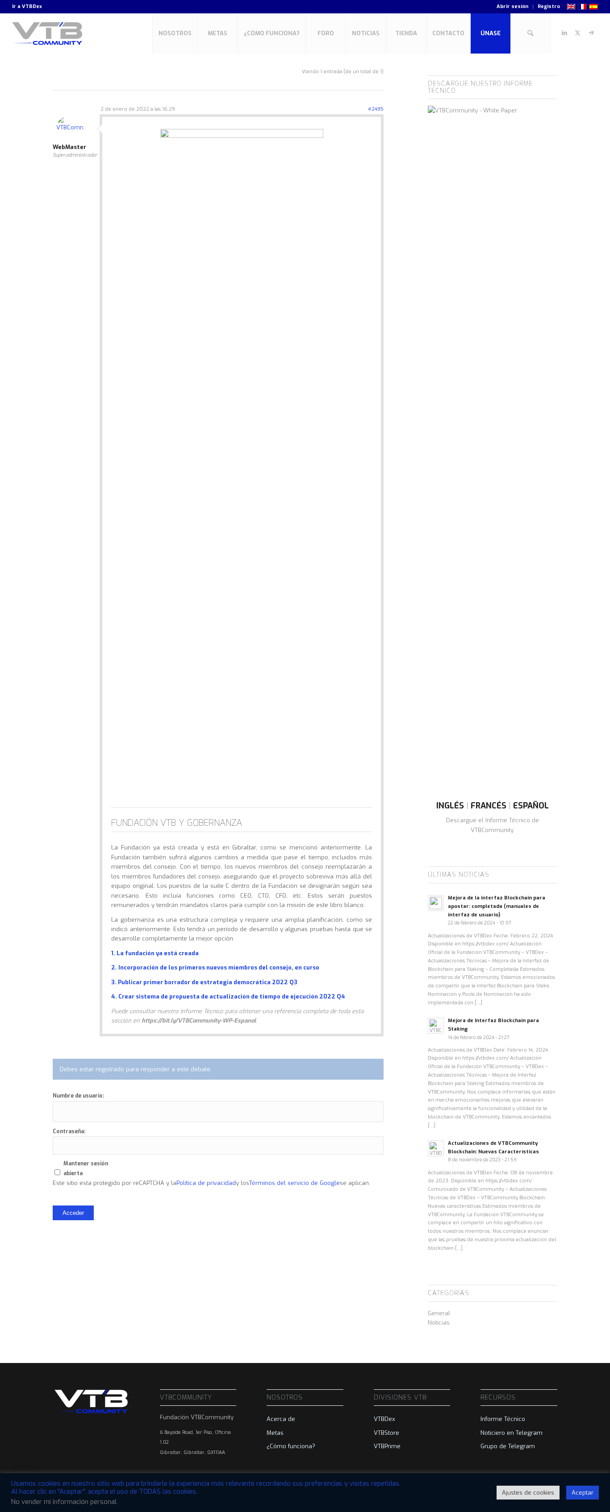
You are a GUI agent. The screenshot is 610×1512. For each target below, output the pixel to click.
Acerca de (281, 1419)
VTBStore (386, 1433)
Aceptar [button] (582, 1492)
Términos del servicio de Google (294, 1183)
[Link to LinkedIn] (564, 33)
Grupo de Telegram (507, 1446)
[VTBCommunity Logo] (49, 33)
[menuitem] (512, 6)
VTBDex (32, 6)
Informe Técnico (502, 1419)
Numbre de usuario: (78, 1095)
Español (531, 805)
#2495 (376, 109)
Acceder (73, 1213)
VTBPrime (387, 1446)
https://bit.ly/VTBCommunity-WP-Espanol (199, 1020)
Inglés (450, 805)
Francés (488, 805)
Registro (549, 6)
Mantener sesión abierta (85, 1168)
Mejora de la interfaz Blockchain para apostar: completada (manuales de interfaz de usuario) (496, 906)
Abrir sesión (512, 6)
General (439, 1313)
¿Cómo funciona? (291, 1446)
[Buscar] (530, 33)
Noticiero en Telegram (511, 1433)
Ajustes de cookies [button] (528, 1492)
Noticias (439, 1322)
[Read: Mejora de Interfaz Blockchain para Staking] (436, 1026)
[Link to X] (578, 33)
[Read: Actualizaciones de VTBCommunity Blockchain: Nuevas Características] (436, 1148)
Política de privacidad (206, 1183)
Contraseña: (69, 1131)
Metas (275, 1433)
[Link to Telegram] (591, 33)
